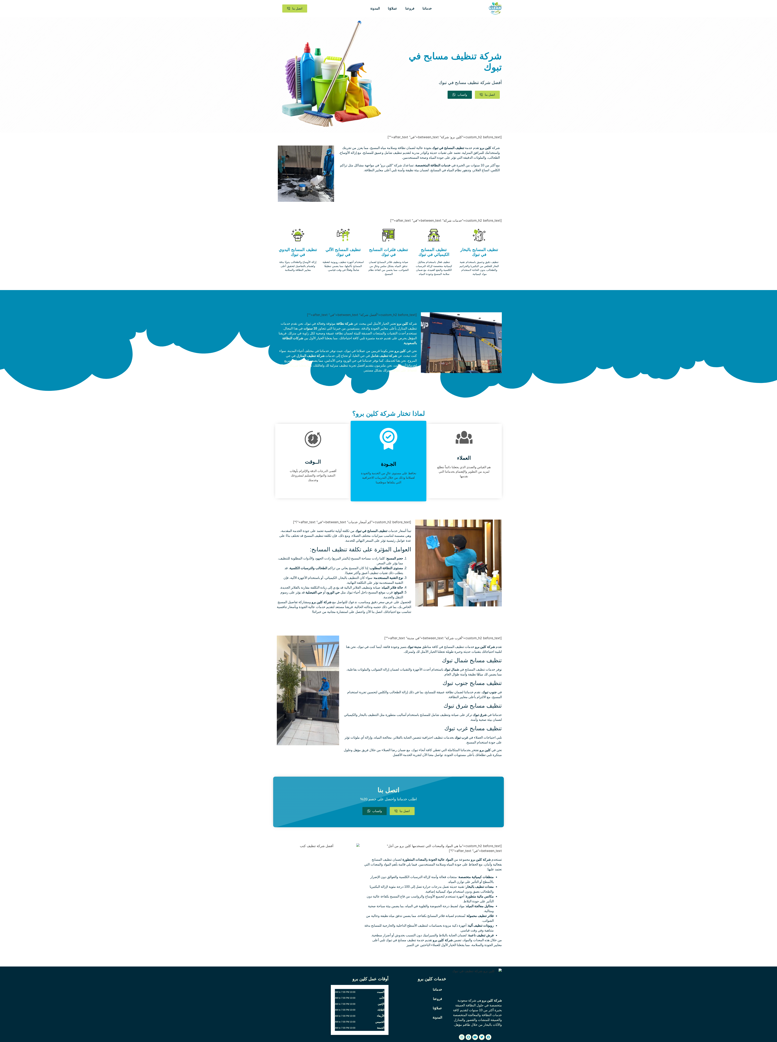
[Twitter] (482, 1037)
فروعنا (409, 8)
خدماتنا (427, 8)
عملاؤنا (392, 8)
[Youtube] (475, 1037)
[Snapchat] (468, 1037)
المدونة (375, 8)
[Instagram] (462, 1037)
